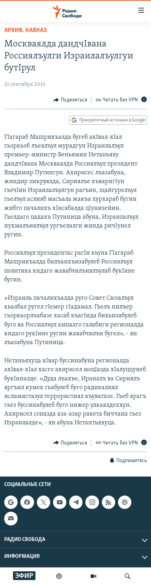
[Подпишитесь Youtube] (59, 502)
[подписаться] (11, 518)
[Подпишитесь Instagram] (92, 502)
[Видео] (93, 576)
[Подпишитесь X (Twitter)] (43, 502)
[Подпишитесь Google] (11, 502)
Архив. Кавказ (25, 30)
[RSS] (108, 502)
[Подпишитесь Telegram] (76, 502)
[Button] (70, 100)
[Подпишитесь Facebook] (27, 502)
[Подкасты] (124, 502)
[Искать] (127, 576)
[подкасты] (59, 576)
